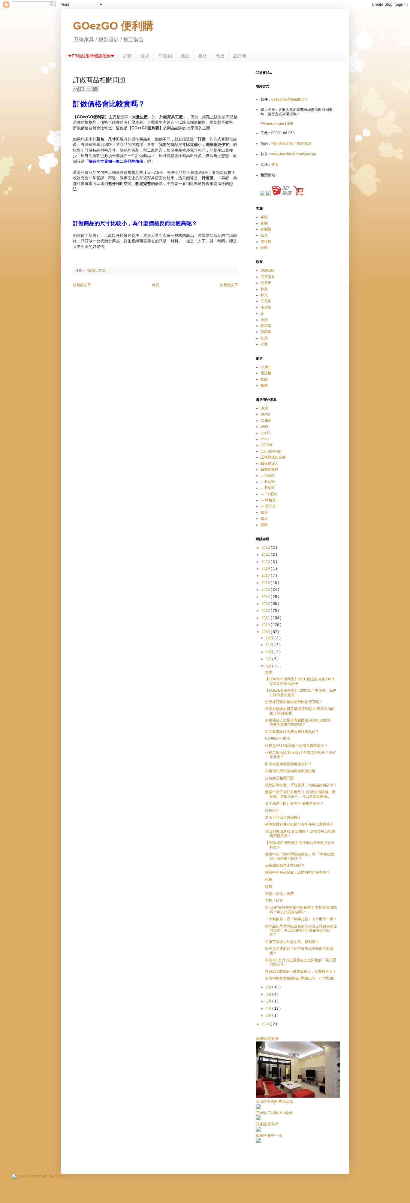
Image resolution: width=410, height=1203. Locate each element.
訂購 (127, 55)
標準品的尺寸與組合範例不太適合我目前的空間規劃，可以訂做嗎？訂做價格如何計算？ (301, 930)
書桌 (264, 518)
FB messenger (273, 124)
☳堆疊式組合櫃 (273, 457)
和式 (264, 295)
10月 (270, 652)
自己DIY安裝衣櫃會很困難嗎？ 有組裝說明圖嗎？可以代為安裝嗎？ (301, 909)
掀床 (264, 320)
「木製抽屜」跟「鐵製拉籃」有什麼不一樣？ (301, 919)
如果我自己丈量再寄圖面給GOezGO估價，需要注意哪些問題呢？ (299, 722)
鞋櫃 (264, 248)
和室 (264, 289)
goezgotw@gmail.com (289, 99)
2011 (266, 618)
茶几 (264, 235)
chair (265, 439)
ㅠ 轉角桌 (268, 500)
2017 (266, 575)
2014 (266, 597)
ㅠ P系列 (268, 488)
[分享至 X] (89, 89)
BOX (264, 408)
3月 (269, 1015)
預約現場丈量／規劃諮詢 (291, 143)
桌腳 (268, 672)
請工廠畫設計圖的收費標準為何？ (292, 732)
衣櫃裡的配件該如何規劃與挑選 (290, 771)
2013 (266, 604)
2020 (266, 562)
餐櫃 (264, 385)
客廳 (264, 217)
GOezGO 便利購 (113, 26)
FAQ (102, 270)
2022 (266, 548)
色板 (220, 55)
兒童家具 (268, 277)
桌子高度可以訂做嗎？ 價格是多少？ (294, 803)
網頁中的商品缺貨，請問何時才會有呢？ (297, 872)
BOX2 (265, 414)
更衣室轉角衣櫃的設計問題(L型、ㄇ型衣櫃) (299, 978)
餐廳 (264, 379)
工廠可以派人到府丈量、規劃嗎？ (292, 942)
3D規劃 (165, 55)
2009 (266, 632)
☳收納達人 (270, 463)
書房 (264, 512)
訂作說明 (272, 811)
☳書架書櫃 (270, 469)
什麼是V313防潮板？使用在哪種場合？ (296, 746)
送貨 (145, 55)
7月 (269, 987)
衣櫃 (264, 344)
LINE (289, 124)
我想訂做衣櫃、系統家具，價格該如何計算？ (301, 785)
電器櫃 (266, 373)
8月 (269, 666)
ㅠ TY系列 (269, 494)
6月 (269, 994)
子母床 (266, 301)
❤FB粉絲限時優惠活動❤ (91, 55)
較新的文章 (82, 285)
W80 (264, 427)
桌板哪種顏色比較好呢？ (285, 865)
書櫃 (264, 525)
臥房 (264, 338)
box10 (266, 433)
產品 (185, 55)
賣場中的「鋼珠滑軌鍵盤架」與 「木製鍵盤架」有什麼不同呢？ (299, 856)
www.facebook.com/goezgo (293, 154)
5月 (269, 1001)
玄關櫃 (266, 229)
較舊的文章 (229, 285)
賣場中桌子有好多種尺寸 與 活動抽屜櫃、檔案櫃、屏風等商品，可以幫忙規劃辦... (300, 794)
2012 (266, 611)
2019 (266, 569)
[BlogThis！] (82, 89)
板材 (202, 55)
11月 (270, 645)
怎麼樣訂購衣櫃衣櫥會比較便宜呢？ (294, 702)
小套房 (266, 307)
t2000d (266, 445)
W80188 (267, 270)
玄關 (264, 223)
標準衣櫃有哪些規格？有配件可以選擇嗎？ (299, 824)
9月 (269, 659)
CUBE (266, 367)
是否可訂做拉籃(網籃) (282, 817)
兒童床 (266, 283)
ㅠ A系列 (268, 475)
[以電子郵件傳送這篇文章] (76, 89)
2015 (266, 590)
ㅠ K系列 (268, 482)
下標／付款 (274, 901)
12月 (270, 638)
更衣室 (266, 326)
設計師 (239, 55)
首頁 (155, 285)
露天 (275, 164)
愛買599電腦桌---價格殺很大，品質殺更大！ (300, 971)
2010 (266, 625)
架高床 (266, 332)
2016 (266, 583)
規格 (268, 886)
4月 (269, 1008)
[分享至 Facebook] (95, 89)
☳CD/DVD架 (271, 451)
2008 (266, 1024)
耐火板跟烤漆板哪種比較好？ (288, 764)
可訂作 (91, 270)
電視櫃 (266, 242)
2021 (266, 554)
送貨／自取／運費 (279, 894)
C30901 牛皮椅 (277, 738)
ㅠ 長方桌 (268, 506)
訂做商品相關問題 (279, 778)
